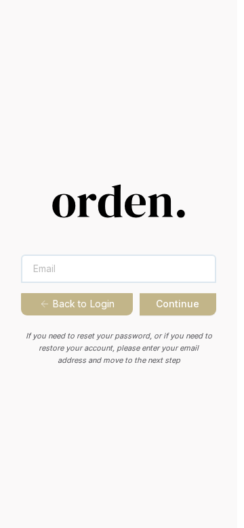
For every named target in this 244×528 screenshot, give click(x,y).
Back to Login (84, 303)
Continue (177, 303)
